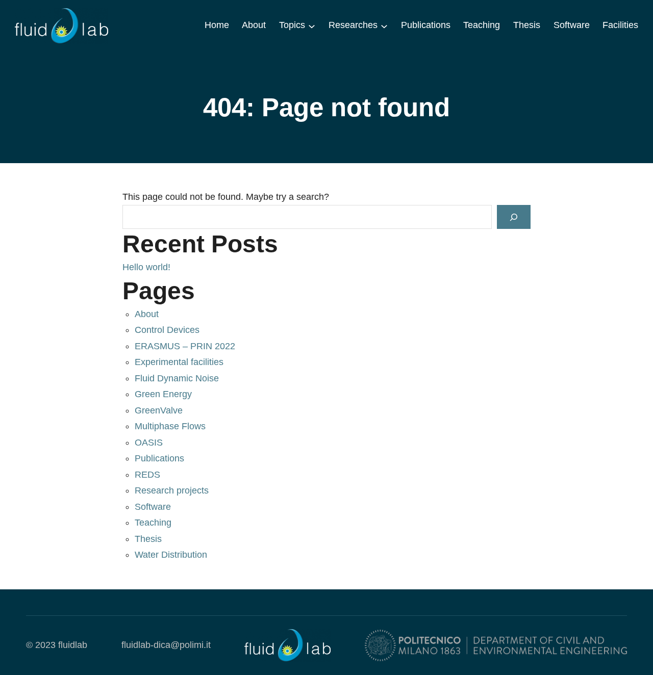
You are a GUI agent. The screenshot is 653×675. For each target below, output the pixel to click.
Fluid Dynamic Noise (177, 378)
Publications (159, 458)
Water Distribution (171, 555)
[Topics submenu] (311, 25)
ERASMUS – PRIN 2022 (185, 346)
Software (153, 507)
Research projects (172, 490)
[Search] (514, 217)
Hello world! (146, 267)
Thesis (148, 539)
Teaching (153, 522)
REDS (147, 475)
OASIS (149, 442)
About (147, 314)
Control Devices (167, 330)
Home (217, 25)
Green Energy (163, 394)
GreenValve (159, 410)
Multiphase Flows (170, 426)
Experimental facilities (179, 362)
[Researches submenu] (384, 25)
